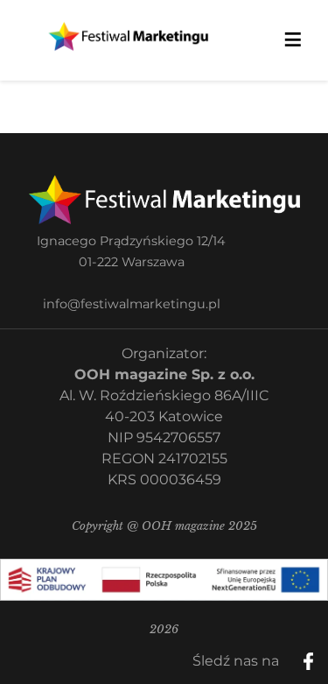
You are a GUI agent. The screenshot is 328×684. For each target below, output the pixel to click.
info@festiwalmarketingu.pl (131, 304)
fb (322, 655)
